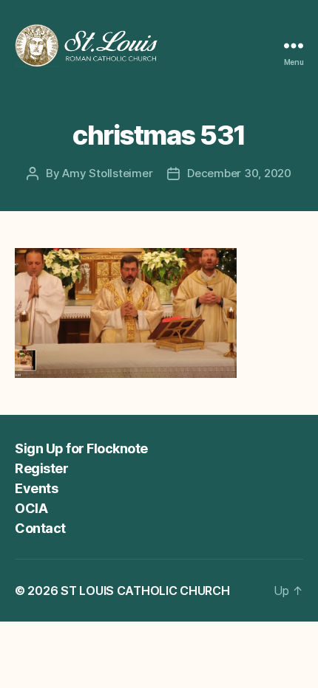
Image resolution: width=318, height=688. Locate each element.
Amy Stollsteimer (107, 173)
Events (36, 488)
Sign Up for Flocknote (81, 448)
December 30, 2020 (239, 173)
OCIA (31, 508)
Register (41, 468)
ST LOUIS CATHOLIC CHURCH (145, 590)
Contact (40, 528)
